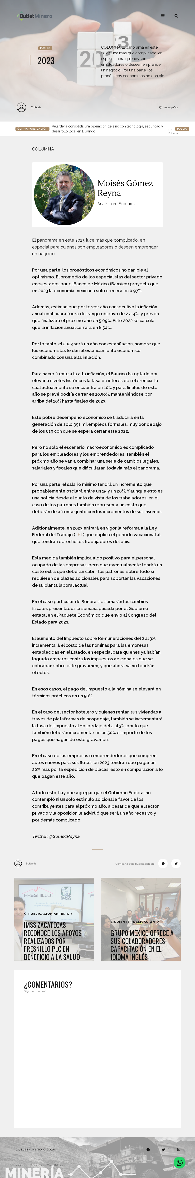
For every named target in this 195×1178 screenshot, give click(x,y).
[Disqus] (97, 1057)
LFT (79, 534)
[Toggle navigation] (163, 16)
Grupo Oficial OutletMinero (47, 1165)
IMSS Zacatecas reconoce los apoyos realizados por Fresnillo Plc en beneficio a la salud (53, 941)
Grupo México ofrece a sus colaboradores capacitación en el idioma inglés (142, 945)
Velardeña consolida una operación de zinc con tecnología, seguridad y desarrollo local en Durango (115, 129)
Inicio (18, 1165)
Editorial (36, 107)
